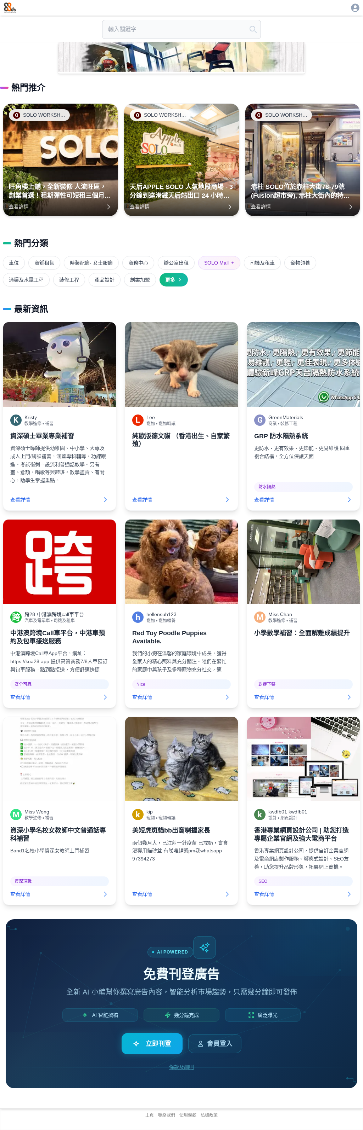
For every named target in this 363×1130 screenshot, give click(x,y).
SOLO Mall (219, 263)
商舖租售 (44, 263)
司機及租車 (262, 263)
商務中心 (138, 263)
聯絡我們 (166, 1115)
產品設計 (105, 280)
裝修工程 (69, 280)
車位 (14, 263)
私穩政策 (209, 1115)
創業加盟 (140, 280)
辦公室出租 (176, 263)
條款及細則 (181, 1067)
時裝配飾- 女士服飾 (91, 263)
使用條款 (187, 1115)
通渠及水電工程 (26, 280)
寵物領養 (300, 263)
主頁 (149, 1115)
